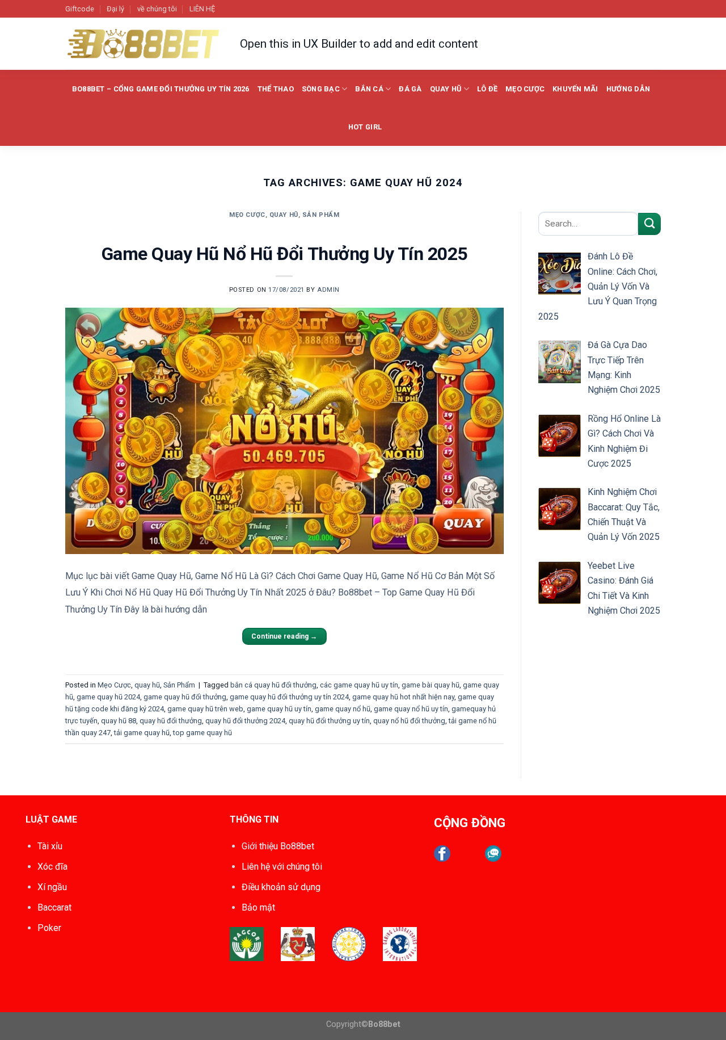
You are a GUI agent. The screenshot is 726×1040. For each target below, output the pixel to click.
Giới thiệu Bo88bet (278, 846)
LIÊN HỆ (202, 9)
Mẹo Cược (524, 89)
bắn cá (369, 89)
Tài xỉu (49, 846)
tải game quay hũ (142, 732)
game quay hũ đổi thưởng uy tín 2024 (289, 697)
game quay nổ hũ (342, 708)
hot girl (365, 127)
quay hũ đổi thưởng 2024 (245, 720)
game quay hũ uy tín (279, 708)
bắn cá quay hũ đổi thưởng (273, 685)
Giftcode (79, 9)
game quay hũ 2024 (108, 697)
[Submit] (649, 224)
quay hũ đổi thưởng (171, 720)
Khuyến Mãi (575, 89)
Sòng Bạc (321, 89)
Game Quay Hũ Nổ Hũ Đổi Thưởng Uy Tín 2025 (284, 254)
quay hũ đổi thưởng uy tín (329, 720)
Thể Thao (276, 89)
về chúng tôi (157, 9)
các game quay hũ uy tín (359, 685)
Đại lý (115, 9)
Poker (49, 927)
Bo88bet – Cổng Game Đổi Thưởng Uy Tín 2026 (161, 89)
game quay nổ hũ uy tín (411, 708)
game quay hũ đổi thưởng (184, 697)
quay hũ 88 (118, 720)
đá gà (410, 89)
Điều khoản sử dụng (281, 887)
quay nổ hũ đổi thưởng (409, 720)
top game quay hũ (202, 732)
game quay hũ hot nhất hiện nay (403, 697)
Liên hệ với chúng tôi (282, 866)
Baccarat (54, 907)
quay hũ (446, 89)
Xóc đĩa (52, 866)
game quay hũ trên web (205, 708)
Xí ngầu (52, 887)
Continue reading (284, 636)
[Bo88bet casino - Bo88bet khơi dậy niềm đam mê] (144, 44)
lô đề (487, 89)
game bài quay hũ (430, 685)
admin (328, 289)
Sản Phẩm (320, 215)
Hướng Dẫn (628, 89)
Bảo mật (258, 907)
